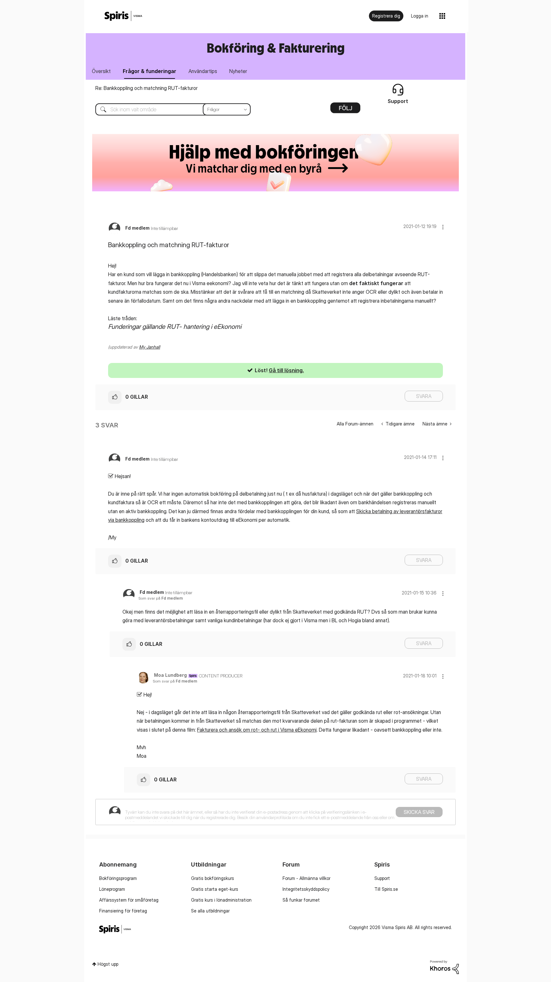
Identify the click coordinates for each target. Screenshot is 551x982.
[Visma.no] (123, 16)
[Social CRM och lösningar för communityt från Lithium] (444, 966)
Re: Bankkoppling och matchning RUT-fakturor (146, 88)
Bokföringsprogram (118, 878)
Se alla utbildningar (210, 910)
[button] (443, 227)
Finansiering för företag (123, 910)
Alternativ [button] (345, 110)
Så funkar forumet (301, 900)
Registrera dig (386, 15)
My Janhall (149, 347)
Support (382, 878)
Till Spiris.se (386, 889)
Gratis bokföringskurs (212, 878)
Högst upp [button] (108, 964)
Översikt (101, 71)
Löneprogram (112, 889)
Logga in (419, 15)
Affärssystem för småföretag (128, 900)
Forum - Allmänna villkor (306, 878)
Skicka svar (419, 812)
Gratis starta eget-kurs (214, 889)
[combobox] (168, 109)
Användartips (202, 71)
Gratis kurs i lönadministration (221, 900)
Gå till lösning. (286, 370)
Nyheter (238, 71)
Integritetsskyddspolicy (306, 889)
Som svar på (160, 598)
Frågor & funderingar (149, 71)
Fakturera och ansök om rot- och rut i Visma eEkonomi (257, 730)
